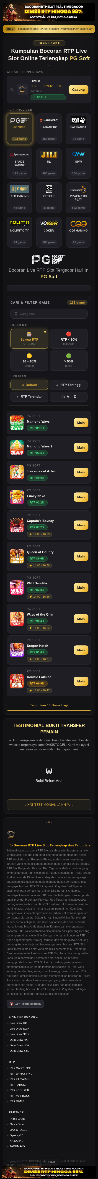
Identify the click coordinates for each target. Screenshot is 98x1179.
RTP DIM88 (17, 1101)
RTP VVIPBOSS (20, 1095)
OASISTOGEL (18, 1129)
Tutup (51, 1161)
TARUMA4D (17, 1146)
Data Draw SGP (19, 1045)
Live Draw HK (18, 1023)
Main (81, 422)
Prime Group (18, 1118)
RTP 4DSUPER (19, 1090)
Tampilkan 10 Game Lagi (49, 705)
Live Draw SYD (19, 1034)
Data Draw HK (19, 1039)
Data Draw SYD (19, 1050)
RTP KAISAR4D (20, 1079)
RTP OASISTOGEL (21, 1068)
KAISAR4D (16, 1140)
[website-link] (49, 1172)
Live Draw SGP (19, 1028)
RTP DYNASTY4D (21, 1073)
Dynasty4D (16, 1135)
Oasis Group (17, 1124)
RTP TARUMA (18, 1084)
